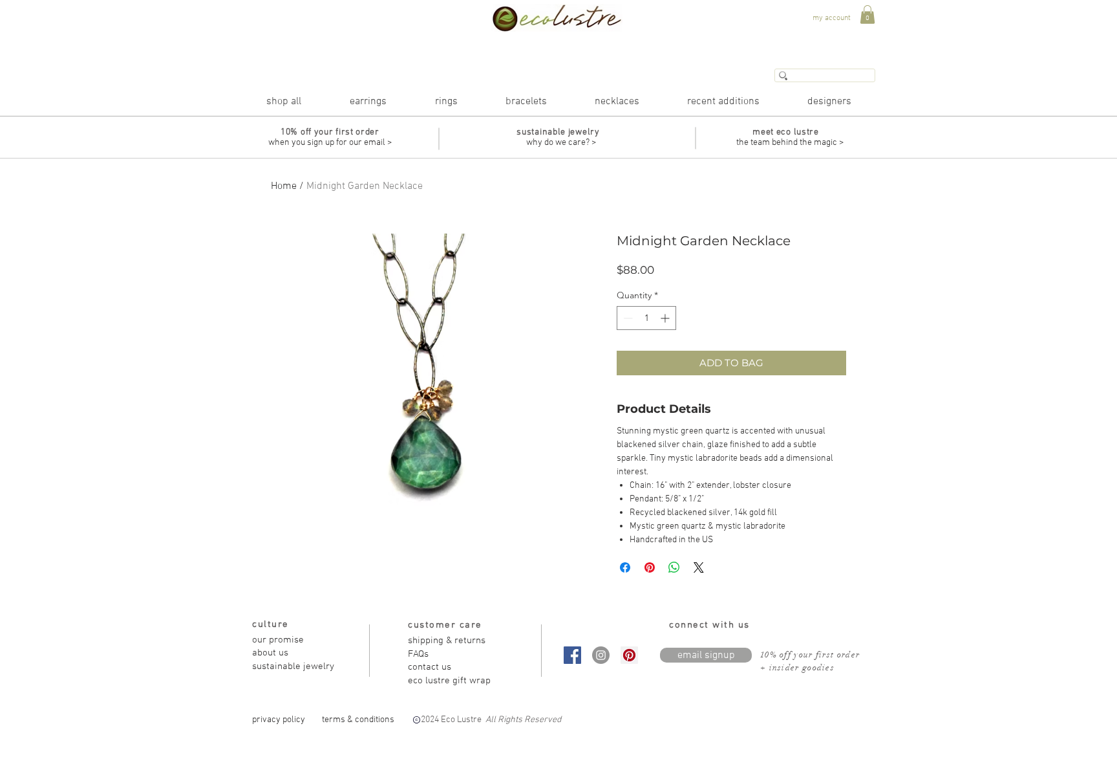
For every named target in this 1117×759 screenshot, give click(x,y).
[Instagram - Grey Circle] (601, 655)
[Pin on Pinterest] (649, 567)
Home (284, 186)
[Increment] (666, 318)
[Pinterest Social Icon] (629, 655)
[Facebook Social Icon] (572, 655)
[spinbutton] (646, 318)
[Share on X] (699, 567)
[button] (867, 14)
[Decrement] (627, 318)
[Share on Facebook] (625, 567)
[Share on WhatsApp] (674, 567)
